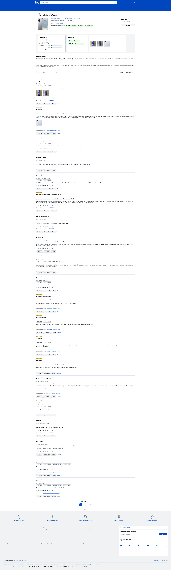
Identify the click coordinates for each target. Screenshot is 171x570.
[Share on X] (166, 546)
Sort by (121, 72)
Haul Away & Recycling (45, 539)
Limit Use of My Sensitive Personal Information (67, 564)
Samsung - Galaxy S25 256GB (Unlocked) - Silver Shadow (65, 18)
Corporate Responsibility (85, 549)
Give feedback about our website (20, 560)
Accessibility (5, 564)
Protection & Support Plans (46, 537)
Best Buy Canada (165, 560)
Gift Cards (5, 541)
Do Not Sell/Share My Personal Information (50, 564)
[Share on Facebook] (148, 546)
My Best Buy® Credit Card (8, 545)
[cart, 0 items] (134, 2)
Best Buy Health (83, 535)
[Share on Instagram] (130, 546)
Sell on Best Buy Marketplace (85, 529)
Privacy (17, 564)
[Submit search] (115, 2)
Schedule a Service (45, 533)
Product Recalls (6, 537)
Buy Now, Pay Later (6, 551)
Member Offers (44, 549)
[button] (129, 21)
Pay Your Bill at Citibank (7, 547)
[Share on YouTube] (121, 546)
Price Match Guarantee (7, 535)
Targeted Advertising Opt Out (81, 564)
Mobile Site (156, 560)
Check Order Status (7, 529)
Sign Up (163, 534)
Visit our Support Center (46, 529)
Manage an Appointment (46, 535)
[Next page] (90, 504)
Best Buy (38, 13)
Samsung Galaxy (50, 13)
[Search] (57, 72)
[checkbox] (71, 26)
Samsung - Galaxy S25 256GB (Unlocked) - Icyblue (51, 329)
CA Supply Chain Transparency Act (93, 564)
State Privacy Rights (30, 564)
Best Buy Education (84, 537)
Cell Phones (43, 13)
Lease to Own (5, 549)
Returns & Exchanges (7, 533)
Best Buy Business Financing (8, 553)
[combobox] (129, 72)
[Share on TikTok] (139, 546)
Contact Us (43, 541)
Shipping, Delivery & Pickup (8, 531)
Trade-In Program (6, 539)
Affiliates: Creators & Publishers (86, 533)
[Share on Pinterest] (157, 546)
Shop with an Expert (45, 531)
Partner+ (81, 541)
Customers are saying (41, 56)
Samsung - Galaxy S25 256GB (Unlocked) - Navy (51, 100)
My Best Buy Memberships (46, 545)
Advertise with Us (83, 531)
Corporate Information (84, 545)
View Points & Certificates (46, 547)
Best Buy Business (83, 539)
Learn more (125, 540)
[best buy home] (37, 2)
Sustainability (82, 551)
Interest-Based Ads (22, 564)
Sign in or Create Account (125, 527)
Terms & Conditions (11, 564)
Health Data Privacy (38, 564)
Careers (81, 547)
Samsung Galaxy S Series (60, 13)
